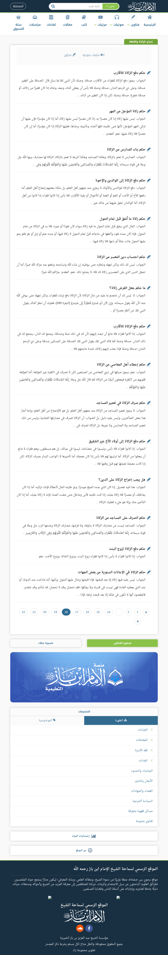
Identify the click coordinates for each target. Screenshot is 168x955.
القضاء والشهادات (142, 791)
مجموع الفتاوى (122, 643)
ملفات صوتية (92, 55)
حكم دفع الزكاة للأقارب (129, 73)
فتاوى (68, 55)
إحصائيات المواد (81, 836)
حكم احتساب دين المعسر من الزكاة (121, 257)
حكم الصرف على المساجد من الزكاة (120, 518)
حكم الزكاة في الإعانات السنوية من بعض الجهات (111, 572)
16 (87, 612)
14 (108, 612)
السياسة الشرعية (142, 801)
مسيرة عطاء (45, 643)
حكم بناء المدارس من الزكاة (126, 150)
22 (23, 612)
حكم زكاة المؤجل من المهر (127, 111)
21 (34, 612)
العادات (143, 761)
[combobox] (79, 6)
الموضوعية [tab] (46, 720)
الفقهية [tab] (119, 720)
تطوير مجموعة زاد (84, 950)
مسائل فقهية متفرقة (140, 811)
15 (98, 612)
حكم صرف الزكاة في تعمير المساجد (120, 403)
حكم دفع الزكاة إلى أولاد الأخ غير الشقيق (117, 441)
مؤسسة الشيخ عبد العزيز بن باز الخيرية (84, 937)
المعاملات (142, 740)
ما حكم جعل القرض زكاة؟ (127, 288)
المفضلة (18, 6)
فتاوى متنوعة (144, 821)
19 (55, 612)
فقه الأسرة (141, 751)
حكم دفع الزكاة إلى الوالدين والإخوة (120, 181)
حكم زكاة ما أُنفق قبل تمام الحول (122, 219)
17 (76, 612)
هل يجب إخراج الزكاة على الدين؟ (122, 480)
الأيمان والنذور (144, 781)
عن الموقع (82, 850)
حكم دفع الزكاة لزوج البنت (127, 549)
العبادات (143, 730)
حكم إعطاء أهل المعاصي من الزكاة (121, 365)
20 (45, 612)
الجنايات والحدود (142, 771)
